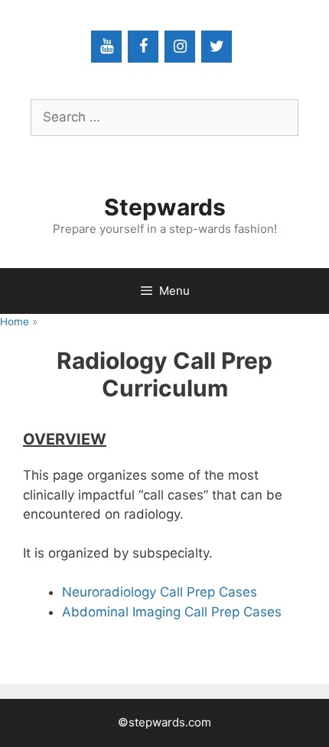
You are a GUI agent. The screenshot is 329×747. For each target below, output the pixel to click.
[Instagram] (179, 47)
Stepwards (165, 207)
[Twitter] (216, 47)
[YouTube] (106, 47)
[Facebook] (143, 47)
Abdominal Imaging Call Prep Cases (172, 611)
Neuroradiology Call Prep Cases (159, 592)
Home (14, 321)
